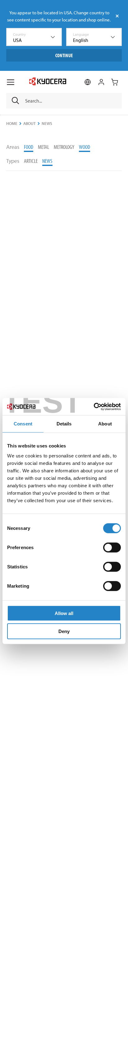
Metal (43, 146)
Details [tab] (64, 423)
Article (31, 160)
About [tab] (105, 423)
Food (28, 146)
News (47, 160)
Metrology (64, 146)
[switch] (112, 547)
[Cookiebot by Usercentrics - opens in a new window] (93, 406)
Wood (84, 146)
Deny (64, 631)
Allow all (64, 613)
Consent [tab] (23, 423)
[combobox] (34, 37)
